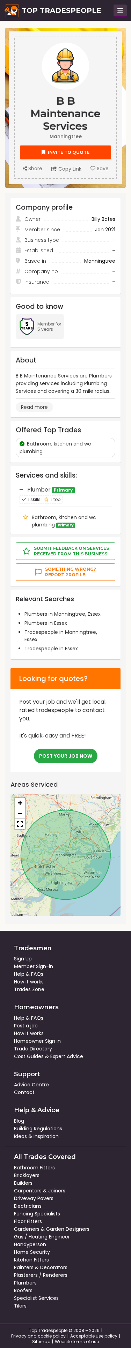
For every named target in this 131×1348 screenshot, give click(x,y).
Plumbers (25, 1282)
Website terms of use (77, 1342)
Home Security (32, 1252)
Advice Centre (31, 1084)
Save (102, 168)
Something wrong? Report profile (70, 572)
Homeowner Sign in (37, 1041)
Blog (19, 1120)
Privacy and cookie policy (38, 1336)
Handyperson (30, 1244)
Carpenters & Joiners (39, 1190)
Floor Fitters (28, 1221)
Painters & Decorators (40, 1267)
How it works (29, 981)
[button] (20, 803)
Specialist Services (36, 1298)
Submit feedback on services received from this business (71, 551)
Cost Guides (29, 1056)
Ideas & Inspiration (36, 1136)
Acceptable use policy (93, 1336)
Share (34, 168)
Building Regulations (38, 1128)
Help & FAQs (28, 974)
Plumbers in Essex (45, 623)
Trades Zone (29, 989)
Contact (24, 1092)
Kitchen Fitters (31, 1259)
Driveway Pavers (33, 1198)
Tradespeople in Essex (51, 648)
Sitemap (41, 1342)
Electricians (28, 1206)
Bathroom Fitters (34, 1167)
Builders (23, 1183)
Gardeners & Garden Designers (51, 1229)
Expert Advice (66, 1056)
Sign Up (23, 958)
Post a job (26, 1025)
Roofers (23, 1290)
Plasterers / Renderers (40, 1275)
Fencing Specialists (37, 1213)
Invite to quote (68, 152)
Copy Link (69, 168)
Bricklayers (26, 1175)
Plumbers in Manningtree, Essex (62, 614)
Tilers (20, 1305)
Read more (34, 407)
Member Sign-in (33, 966)
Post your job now (65, 755)
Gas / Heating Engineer (42, 1236)
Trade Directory (33, 1048)
